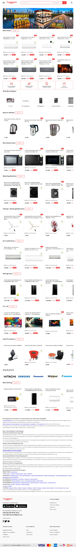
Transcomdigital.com (7, 420)
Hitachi (19, 488)
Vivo (64, 488)
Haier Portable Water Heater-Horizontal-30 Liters (53, 389)
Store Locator (53, 509)
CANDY (34, 488)
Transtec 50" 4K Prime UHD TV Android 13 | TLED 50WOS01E (32, 313)
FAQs (27, 530)
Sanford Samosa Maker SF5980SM (13, 345)
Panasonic (24, 488)
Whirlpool (30, 488)
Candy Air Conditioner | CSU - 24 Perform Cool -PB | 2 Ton (33, 249)
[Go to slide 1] (34, 26)
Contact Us (52, 507)
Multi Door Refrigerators (49, 475)
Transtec (39, 488)
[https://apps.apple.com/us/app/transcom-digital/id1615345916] (21, 506)
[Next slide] (71, 18)
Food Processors (52, 482)
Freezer (70, 475)
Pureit (48, 488)
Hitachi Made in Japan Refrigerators (11, 477)
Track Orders (29, 534)
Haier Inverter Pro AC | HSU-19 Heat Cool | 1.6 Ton (64, 38)
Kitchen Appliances (7, 424)
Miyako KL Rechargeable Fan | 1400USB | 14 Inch (53, 217)
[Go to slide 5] (40, 26)
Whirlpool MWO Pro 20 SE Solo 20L (12, 389)
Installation (5, 534)
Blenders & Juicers (25, 482)
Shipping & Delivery (7, 530)
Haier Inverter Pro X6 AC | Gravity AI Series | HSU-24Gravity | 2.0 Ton (27, 62)
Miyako (60, 488)
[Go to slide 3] (37, 26)
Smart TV (13, 473)
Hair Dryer (18, 484)
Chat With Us (29, 532)
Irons (23, 480)
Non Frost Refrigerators (25, 475)
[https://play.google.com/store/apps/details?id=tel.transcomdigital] (9, 506)
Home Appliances (16, 424)
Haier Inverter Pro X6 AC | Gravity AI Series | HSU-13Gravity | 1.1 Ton (9, 62)
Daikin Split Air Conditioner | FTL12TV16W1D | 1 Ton (11, 248)
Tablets (10, 486)
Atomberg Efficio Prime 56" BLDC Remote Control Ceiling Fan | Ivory (34, 217)
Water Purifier (40, 480)
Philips (15, 488)
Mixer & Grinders (34, 482)
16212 (17, 513)
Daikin (51, 488)
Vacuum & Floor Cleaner (30, 480)
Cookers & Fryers (43, 482)
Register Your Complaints (9, 532)
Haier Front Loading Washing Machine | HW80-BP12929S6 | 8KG (54, 184)
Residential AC (14, 479)
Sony (67, 488)
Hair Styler (12, 484)
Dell (57, 488)
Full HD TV (30, 473)
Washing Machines (16, 480)
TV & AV (22, 424)
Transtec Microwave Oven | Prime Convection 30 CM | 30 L (54, 151)
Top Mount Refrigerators (61, 475)
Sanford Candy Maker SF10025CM (33, 345)
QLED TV (8, 473)
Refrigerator (27, 424)
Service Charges (53, 530)
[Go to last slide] (5, 18)
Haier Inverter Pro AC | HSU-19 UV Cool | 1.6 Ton (46, 38)
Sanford (44, 488)
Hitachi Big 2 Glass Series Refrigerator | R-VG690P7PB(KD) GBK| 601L (53, 281)
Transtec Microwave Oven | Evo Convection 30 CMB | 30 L (33, 151)
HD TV (25, 473)
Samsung (11, 488)
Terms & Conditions (54, 505)
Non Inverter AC (34, 479)
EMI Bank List (53, 502)
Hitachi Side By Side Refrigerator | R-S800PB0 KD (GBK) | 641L (34, 280)
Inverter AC (27, 479)
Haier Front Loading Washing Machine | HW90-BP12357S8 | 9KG (33, 183)
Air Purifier (21, 479)
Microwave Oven (16, 482)
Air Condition (33, 424)
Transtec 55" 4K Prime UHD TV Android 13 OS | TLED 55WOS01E (12, 313)
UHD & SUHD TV (19, 473)
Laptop (5, 486)
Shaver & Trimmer (25, 484)
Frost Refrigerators (14, 475)
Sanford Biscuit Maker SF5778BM (53, 345)
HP (54, 488)
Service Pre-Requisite (55, 532)
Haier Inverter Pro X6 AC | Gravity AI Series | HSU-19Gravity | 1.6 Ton (45, 62)
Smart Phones (14, 472)
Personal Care (41, 424)
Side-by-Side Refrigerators (37, 475)
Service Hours (6, 536)
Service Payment (54, 534)
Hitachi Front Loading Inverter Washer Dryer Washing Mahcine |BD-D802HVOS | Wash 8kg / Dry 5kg (12, 185)
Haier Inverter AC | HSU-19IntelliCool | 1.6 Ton (9, 38)
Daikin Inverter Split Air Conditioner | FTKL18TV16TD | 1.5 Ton (54, 249)
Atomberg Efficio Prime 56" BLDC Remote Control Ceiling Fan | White (12, 218)
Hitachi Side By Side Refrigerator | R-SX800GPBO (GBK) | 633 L (13, 280)
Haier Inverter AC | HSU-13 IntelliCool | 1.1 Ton (28, 38)
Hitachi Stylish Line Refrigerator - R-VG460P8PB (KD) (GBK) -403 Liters (34, 389)
